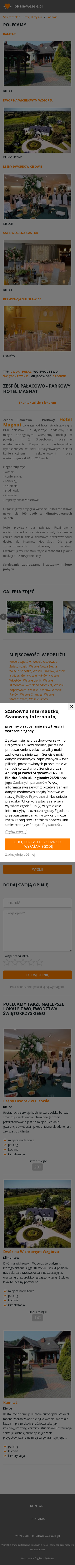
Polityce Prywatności (32, 796)
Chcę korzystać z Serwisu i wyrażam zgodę (37, 844)
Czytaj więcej (15, 831)
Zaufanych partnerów (30, 782)
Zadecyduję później (20, 854)
